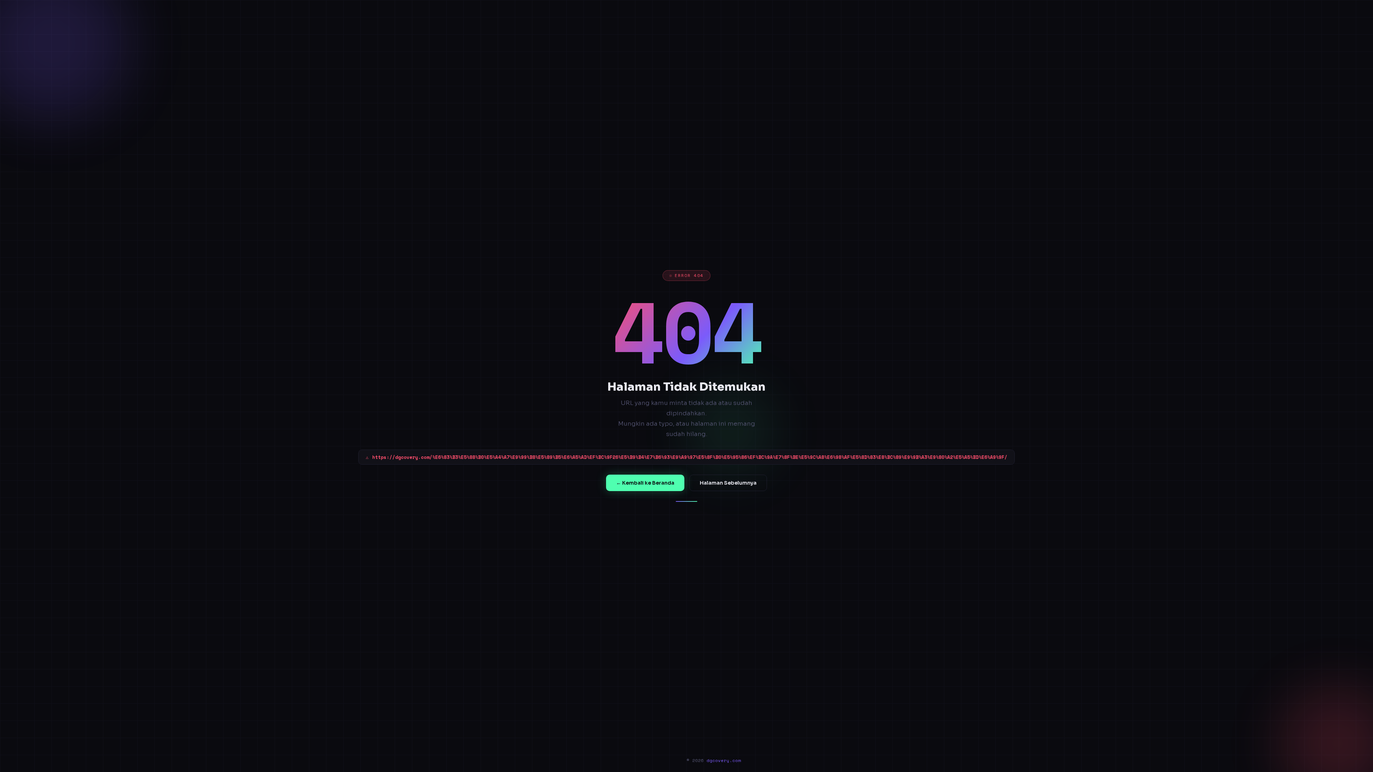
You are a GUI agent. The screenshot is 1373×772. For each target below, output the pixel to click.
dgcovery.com (724, 760)
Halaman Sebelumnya (728, 483)
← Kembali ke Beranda (645, 483)
